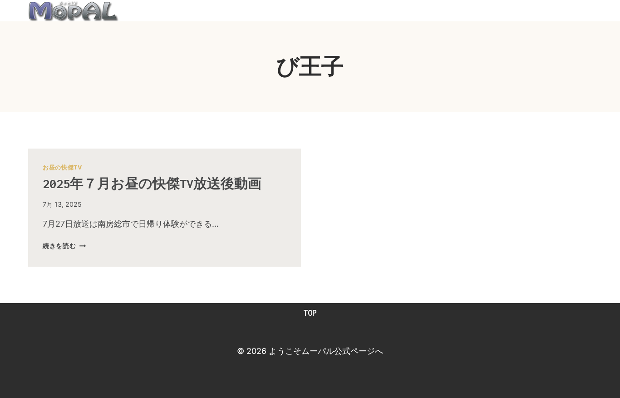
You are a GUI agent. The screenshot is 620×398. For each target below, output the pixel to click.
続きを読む (64, 245)
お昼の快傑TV (62, 167)
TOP (310, 313)
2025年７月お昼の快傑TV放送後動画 (152, 183)
